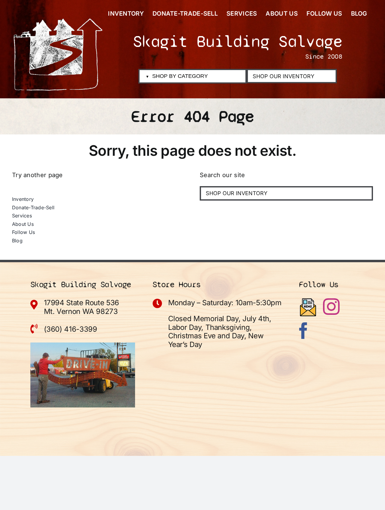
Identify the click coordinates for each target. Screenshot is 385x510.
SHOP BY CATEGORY (177, 76)
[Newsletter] (308, 307)
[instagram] (331, 306)
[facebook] (303, 330)
